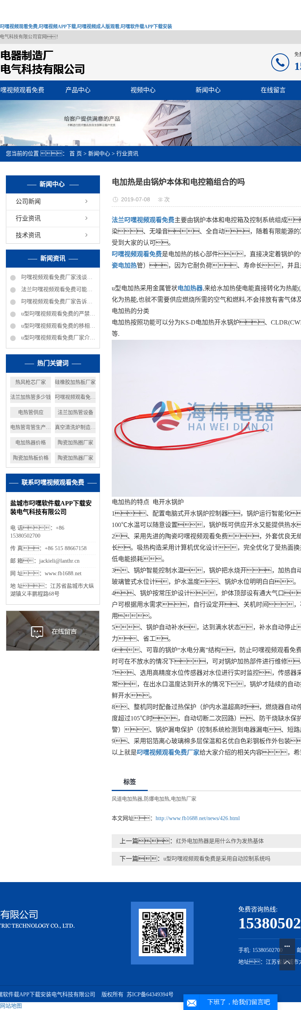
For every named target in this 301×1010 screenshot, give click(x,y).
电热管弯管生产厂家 (30, 427)
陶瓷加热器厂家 (75, 458)
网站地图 (11, 1006)
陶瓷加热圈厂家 (75, 442)
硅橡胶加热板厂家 (75, 382)
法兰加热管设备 (75, 412)
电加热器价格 (30, 442)
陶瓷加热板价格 (31, 458)
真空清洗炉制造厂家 (75, 427)
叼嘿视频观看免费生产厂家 (75, 397)
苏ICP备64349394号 (150, 994)
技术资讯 (28, 235)
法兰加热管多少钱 (30, 397)
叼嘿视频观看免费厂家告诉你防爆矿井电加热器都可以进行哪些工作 (58, 301)
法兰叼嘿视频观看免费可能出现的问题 (58, 289)
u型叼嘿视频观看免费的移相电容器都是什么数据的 (58, 326)
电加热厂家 (183, 799)
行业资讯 (127, 154)
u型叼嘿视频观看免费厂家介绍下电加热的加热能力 (58, 338)
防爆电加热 (156, 799)
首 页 (75, 154)
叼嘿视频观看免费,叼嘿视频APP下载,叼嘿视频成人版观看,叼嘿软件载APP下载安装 (86, 26)
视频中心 (143, 90)
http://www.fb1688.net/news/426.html (198, 818)
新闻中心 (208, 90)
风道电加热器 (127, 799)
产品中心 (78, 90)
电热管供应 (31, 412)
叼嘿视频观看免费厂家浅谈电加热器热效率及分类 (58, 277)
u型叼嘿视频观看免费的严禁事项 (58, 314)
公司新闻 (28, 201)
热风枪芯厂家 (30, 382)
